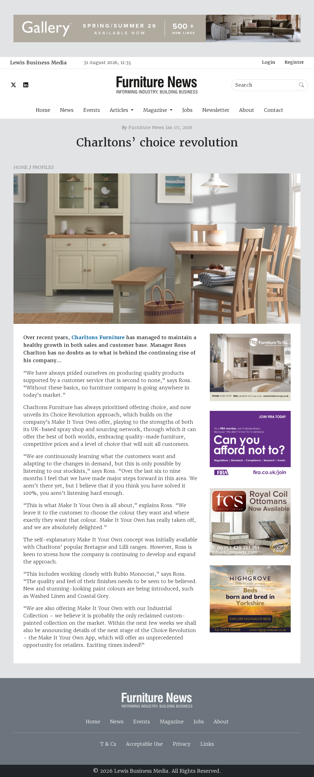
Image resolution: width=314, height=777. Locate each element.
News (67, 110)
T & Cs (108, 744)
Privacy (181, 744)
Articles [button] (120, 110)
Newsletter (215, 110)
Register (294, 62)
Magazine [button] (156, 110)
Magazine (172, 721)
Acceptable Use (144, 744)
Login (268, 62)
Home (43, 110)
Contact (273, 110)
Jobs (187, 110)
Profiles (43, 167)
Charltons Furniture (97, 337)
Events (91, 110)
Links (207, 744)
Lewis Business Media (38, 62)
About (246, 110)
